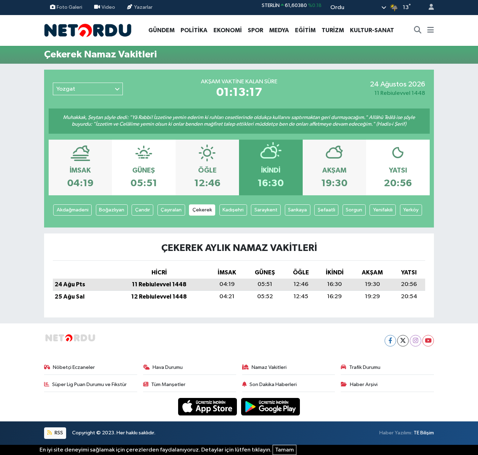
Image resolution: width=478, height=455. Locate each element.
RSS (58, 432)
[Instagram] (415, 340)
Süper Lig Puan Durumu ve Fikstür (89, 384)
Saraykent (265, 209)
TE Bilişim (424, 432)
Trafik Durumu (364, 367)
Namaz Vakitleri (269, 367)
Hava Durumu (168, 367)
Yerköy (411, 209)
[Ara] (417, 30)
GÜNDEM (161, 30)
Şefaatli (326, 209)
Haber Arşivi (364, 384)
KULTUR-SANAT (372, 30)
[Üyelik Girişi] (428, 7)
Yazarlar (143, 7)
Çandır (142, 209)
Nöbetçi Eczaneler (74, 367)
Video (108, 7)
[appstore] (208, 407)
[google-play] (271, 407)
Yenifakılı (383, 209)
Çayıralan (171, 209)
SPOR (255, 30)
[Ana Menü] (430, 30)
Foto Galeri (69, 7)
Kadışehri (233, 209)
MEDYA (279, 30)
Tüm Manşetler (168, 384)
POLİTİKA (194, 30)
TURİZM (333, 30)
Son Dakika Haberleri (273, 384)
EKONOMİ (227, 30)
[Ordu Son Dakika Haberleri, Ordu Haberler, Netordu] (88, 30)
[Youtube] (428, 340)
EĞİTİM (305, 30)
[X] (403, 340)
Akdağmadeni (73, 209)
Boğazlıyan (111, 209)
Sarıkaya (297, 209)
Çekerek (202, 209)
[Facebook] (390, 340)
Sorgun (354, 209)
